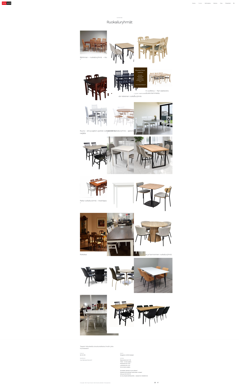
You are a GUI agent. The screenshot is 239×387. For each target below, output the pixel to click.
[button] (233, 3)
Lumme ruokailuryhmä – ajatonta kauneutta (125, 131)
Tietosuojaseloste (107, 382)
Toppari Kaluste (90, 382)
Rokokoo (83, 254)
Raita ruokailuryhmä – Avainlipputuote (95, 201)
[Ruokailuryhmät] (99, 42)
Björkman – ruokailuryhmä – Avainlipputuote (98, 57)
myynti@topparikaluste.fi (86, 360)
